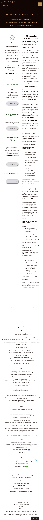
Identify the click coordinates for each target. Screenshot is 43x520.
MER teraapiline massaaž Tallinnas (22, 14)
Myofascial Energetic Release (30, 41)
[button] (36, 4)
